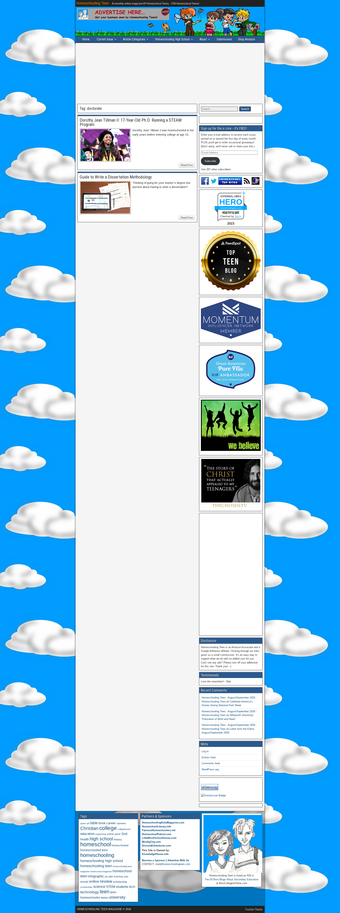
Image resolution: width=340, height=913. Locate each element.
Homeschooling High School (172, 39)
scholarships (86, 887)
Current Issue (105, 39)
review (106, 881)
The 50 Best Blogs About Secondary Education (231, 879)
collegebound (124, 829)
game (118, 834)
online (94, 881)
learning (118, 876)
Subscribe (210, 161)
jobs (110, 876)
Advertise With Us (178, 860)
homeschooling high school (101, 861)
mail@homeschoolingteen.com (172, 864)
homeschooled (120, 845)
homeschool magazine (101, 871)
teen (104, 891)
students (122, 887)
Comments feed (211, 763)
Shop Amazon (246, 39)
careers (121, 823)
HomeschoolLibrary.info (156, 826)
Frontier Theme (253, 909)
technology (89, 892)
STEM (110, 887)
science (99, 886)
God (124, 833)
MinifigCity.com (151, 841)
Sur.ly (238, 216)
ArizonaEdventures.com (156, 845)
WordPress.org (210, 769)
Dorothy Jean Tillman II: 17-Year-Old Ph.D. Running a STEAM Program (131, 122)
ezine (110, 834)
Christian (89, 828)
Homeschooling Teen (92, 3)
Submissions (224, 39)
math (126, 876)
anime (83, 823)
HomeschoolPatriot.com (156, 834)
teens (104, 897)
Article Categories (134, 39)
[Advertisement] (170, 73)
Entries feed (208, 757)
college (108, 828)
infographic (96, 876)
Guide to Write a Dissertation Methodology (116, 177)
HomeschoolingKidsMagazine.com (163, 822)
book (102, 823)
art (88, 823)
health (84, 839)
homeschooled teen (94, 850)
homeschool (95, 844)
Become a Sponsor (153, 860)
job (106, 876)
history (118, 839)
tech (132, 886)
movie (84, 881)
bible (94, 823)
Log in (205, 751)
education (87, 834)
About (203, 39)
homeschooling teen (96, 866)
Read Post (187, 165)
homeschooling (97, 855)
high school (101, 838)
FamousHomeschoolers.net (158, 830)
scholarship (120, 881)
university (117, 897)
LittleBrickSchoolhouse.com (159, 837)
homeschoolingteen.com (231, 208)
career (111, 823)
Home (86, 39)
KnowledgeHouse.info (155, 854)
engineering (100, 834)
